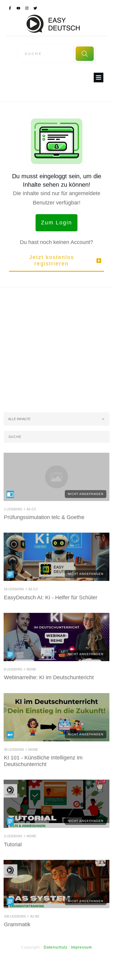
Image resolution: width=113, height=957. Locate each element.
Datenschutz (55, 947)
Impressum (81, 947)
